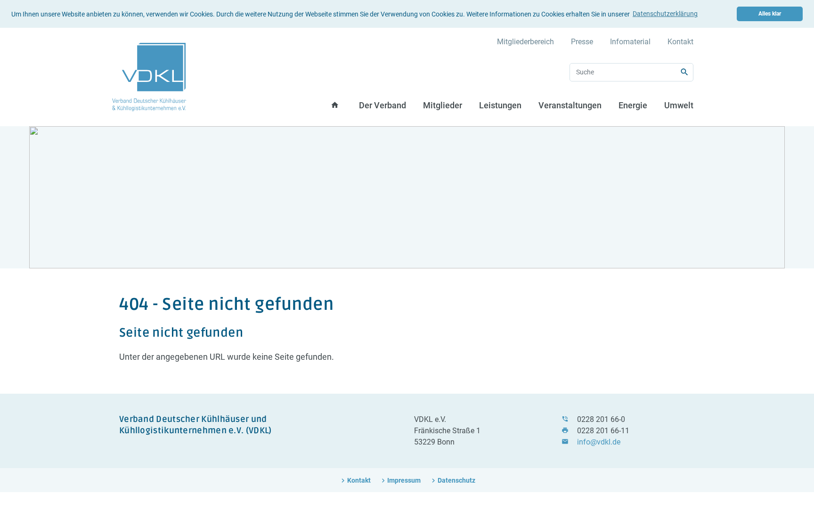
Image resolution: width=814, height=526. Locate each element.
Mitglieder (442, 105)
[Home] (149, 76)
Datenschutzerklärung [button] (665, 13)
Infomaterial (630, 41)
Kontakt (680, 41)
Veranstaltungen (570, 105)
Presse (582, 41)
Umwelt (678, 105)
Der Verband (382, 105)
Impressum (404, 480)
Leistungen (500, 105)
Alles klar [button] (769, 13)
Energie (633, 105)
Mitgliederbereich (525, 41)
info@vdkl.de (598, 441)
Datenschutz (456, 480)
